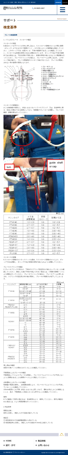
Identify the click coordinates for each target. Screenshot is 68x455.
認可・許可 (10, 445)
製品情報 (42, 441)
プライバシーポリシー (19, 452)
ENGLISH (65, 2)
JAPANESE (58, 2)
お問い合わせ (43, 445)
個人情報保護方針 (7, 452)
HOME (9, 441)
